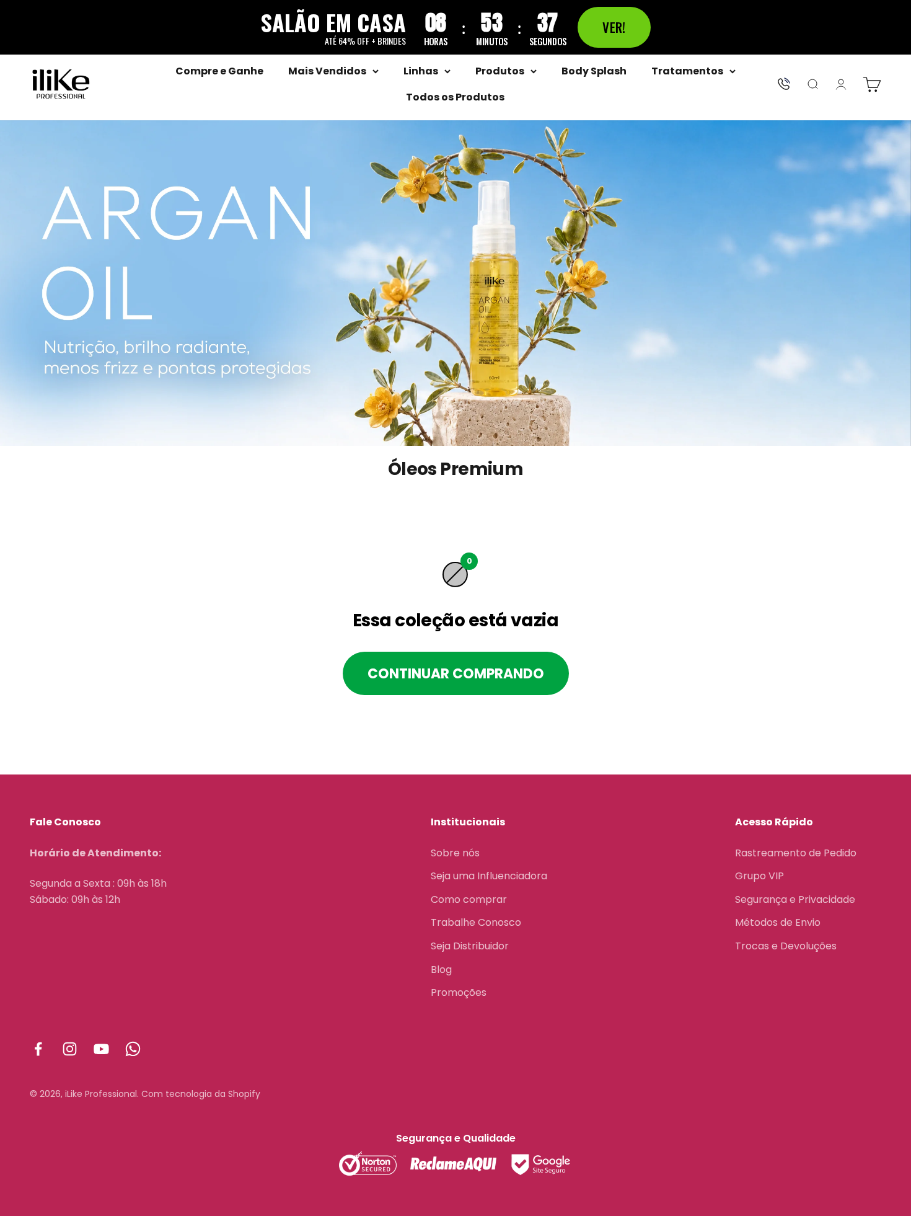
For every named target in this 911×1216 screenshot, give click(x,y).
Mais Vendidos (327, 71)
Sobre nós (455, 853)
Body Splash (594, 71)
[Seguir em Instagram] (69, 1049)
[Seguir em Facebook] (38, 1049)
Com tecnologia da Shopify (200, 1094)
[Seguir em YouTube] (101, 1049)
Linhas (420, 71)
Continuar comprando (455, 673)
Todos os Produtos (455, 97)
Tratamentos (687, 71)
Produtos (499, 71)
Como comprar (469, 899)
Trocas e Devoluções (786, 946)
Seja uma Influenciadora (489, 876)
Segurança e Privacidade (795, 899)
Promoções (458, 992)
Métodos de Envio (778, 922)
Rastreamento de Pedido (795, 853)
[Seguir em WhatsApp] (133, 1049)
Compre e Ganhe (219, 71)
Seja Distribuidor (470, 946)
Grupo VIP (759, 876)
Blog (441, 969)
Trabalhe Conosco (476, 922)
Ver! (613, 27)
